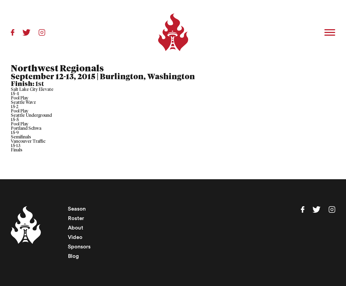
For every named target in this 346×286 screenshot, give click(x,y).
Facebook (12, 32)
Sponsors (79, 247)
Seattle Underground (31, 115)
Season (77, 209)
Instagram (42, 32)
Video (75, 237)
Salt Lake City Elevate (32, 89)
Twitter (26, 32)
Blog (73, 256)
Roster (76, 218)
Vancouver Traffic (28, 141)
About (75, 228)
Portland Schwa (26, 128)
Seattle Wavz (23, 102)
